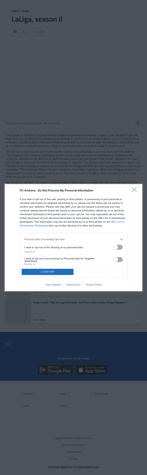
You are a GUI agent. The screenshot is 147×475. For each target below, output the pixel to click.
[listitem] (73, 239)
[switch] (118, 247)
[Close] (135, 190)
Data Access (73, 284)
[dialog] (73, 237)
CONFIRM (47, 271)
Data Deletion (53, 284)
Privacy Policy (94, 284)
